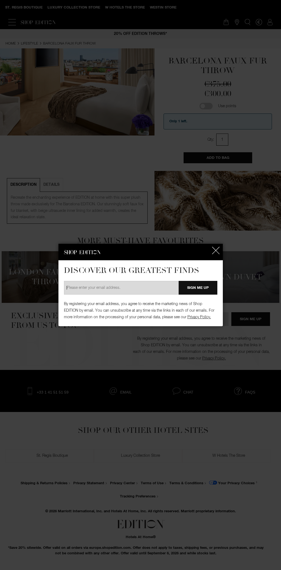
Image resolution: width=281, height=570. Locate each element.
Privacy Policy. (199, 317)
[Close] (216, 251)
